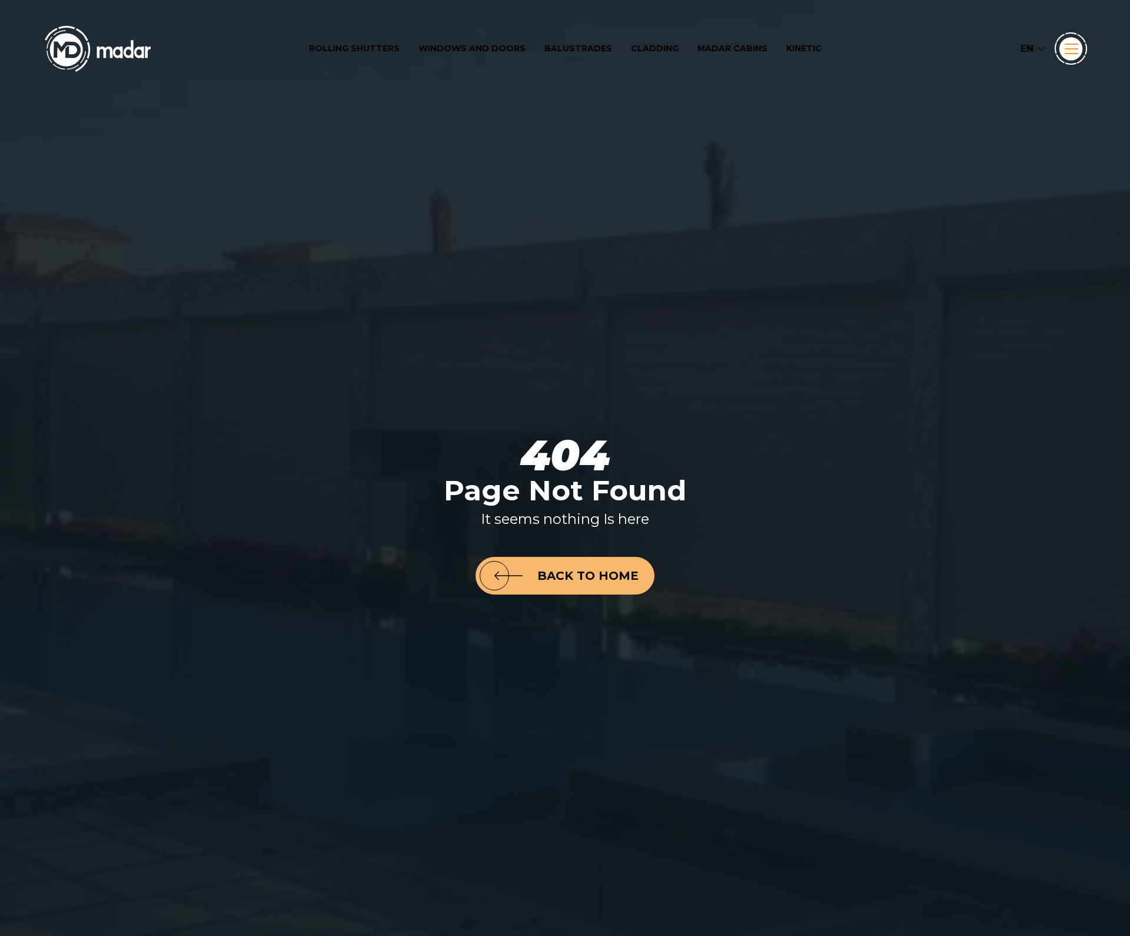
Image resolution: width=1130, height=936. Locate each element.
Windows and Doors (472, 48)
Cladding (655, 48)
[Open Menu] (1071, 48)
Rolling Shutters (354, 48)
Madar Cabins (732, 48)
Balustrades (578, 48)
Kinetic (804, 48)
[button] (1033, 48)
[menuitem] (354, 48)
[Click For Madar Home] (97, 49)
